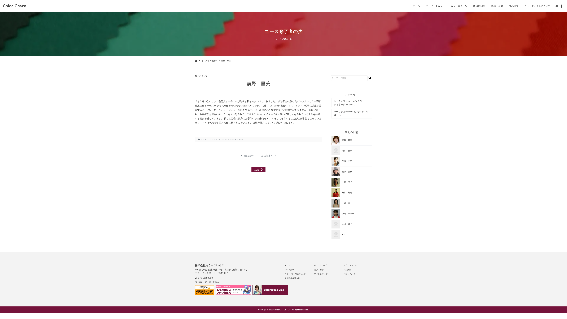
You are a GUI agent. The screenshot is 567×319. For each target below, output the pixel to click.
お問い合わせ (349, 273)
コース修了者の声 (209, 60)
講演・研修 (497, 6)
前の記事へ (249, 155)
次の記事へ (267, 155)
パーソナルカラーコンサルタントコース (351, 113)
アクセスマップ (321, 273)
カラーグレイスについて (537, 6)
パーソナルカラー (435, 6)
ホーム (416, 6)
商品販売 (513, 6)
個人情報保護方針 (292, 278)
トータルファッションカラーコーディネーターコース (222, 139)
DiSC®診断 (479, 6)
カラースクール (459, 6)
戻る (256, 169)
